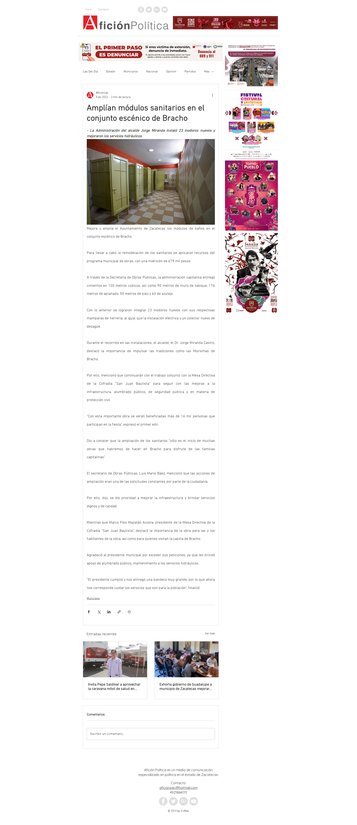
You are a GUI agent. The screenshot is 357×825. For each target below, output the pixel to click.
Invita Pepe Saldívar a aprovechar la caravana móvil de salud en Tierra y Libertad (114, 686)
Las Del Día (90, 71)
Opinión (171, 71)
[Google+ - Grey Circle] (157, 9)
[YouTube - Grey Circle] (164, 9)
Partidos (190, 71)
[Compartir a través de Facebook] (89, 612)
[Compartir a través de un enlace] (119, 612)
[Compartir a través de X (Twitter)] (99, 612)
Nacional (152, 71)
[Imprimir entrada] (129, 612)
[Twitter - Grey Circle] (149, 9)
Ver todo (210, 633)
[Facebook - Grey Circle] (141, 9)
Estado (110, 71)
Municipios (131, 71)
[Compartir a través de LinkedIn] (109, 612)
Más (206, 71)
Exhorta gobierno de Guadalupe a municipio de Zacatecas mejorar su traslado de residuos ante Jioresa (185, 686)
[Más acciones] (212, 95)
